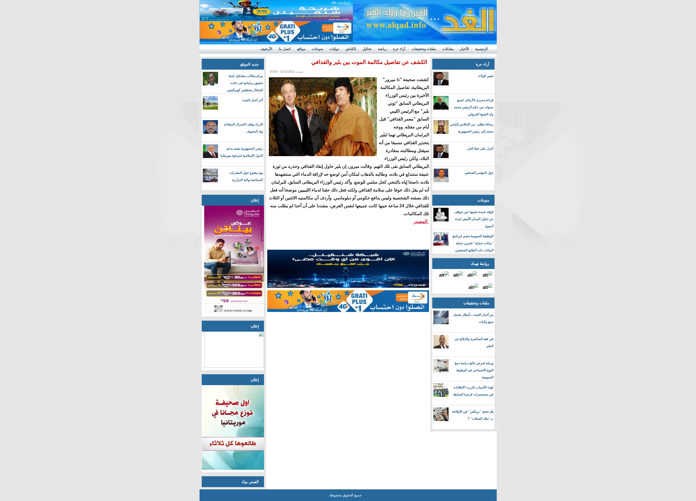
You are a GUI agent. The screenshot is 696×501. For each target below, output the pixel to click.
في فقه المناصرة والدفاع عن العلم (474, 342)
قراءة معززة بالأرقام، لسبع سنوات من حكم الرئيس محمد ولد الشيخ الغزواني (473, 107)
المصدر (421, 221)
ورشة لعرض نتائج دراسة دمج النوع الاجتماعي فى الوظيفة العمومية (474, 370)
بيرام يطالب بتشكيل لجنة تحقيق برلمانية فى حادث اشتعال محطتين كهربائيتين (245, 83)
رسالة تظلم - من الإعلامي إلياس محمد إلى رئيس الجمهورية (471, 127)
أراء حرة (399, 49)
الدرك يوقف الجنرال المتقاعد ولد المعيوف (243, 127)
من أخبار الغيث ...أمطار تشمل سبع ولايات (473, 318)
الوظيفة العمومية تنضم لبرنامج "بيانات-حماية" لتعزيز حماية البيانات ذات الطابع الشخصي (472, 243)
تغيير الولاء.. (485, 76)
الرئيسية (481, 49)
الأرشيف (266, 49)
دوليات (334, 49)
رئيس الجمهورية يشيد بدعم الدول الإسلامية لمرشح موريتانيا (241, 152)
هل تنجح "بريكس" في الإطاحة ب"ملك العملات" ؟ (472, 415)
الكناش (351, 49)
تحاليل (367, 49)
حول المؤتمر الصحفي (479, 173)
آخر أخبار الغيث (252, 100)
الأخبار (464, 49)
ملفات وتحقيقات (424, 49)
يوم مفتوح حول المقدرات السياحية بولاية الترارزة (246, 176)
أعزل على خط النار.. (479, 148)
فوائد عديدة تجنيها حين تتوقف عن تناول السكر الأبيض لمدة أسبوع (473, 219)
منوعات (317, 49)
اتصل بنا (285, 49)
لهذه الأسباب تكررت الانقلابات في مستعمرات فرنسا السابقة (473, 390)
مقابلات (448, 49)
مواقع (301, 49)
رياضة (382, 49)
